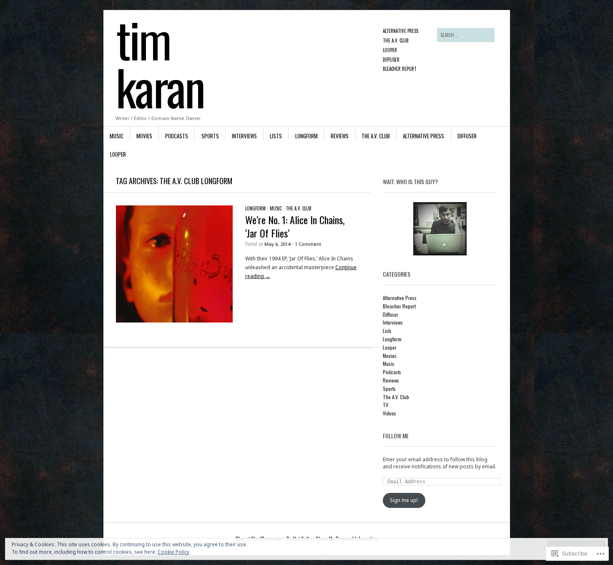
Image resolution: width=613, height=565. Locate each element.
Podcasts (176, 136)
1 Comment (308, 244)
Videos (389, 413)
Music (116, 136)
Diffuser (391, 59)
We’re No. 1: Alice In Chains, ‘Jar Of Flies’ (294, 226)
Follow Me (396, 435)
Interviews (244, 136)
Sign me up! (404, 500)
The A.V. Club (396, 40)
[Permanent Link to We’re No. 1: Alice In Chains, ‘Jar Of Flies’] (174, 320)
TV (385, 404)
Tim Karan (160, 62)
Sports (210, 136)
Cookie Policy (173, 551)
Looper (390, 50)
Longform (306, 136)
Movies (144, 136)
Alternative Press (400, 31)
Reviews (340, 136)
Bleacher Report (400, 68)
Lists (276, 136)
